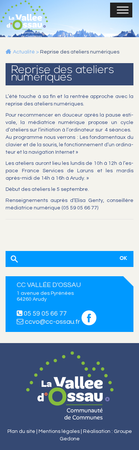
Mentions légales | (61, 431)
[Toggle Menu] (123, 9)
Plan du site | (23, 431)
